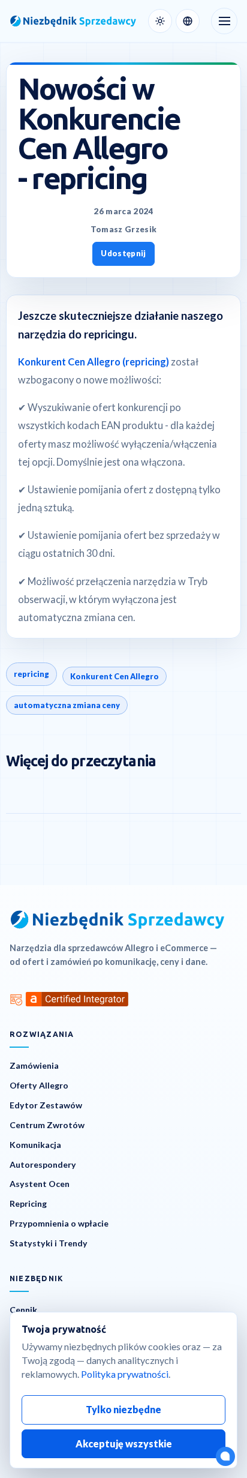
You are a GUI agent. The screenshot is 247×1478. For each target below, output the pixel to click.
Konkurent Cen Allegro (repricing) (94, 361)
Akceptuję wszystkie (124, 1443)
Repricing (28, 1203)
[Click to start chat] (225, 1456)
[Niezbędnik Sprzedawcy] (73, 21)
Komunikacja (35, 1145)
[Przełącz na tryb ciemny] (160, 21)
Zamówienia (34, 1065)
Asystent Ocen (40, 1184)
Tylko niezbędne (123, 1409)
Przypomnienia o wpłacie (59, 1223)
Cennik (23, 1310)
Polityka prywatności (124, 1374)
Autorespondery (43, 1164)
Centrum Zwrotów (47, 1125)
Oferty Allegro (39, 1085)
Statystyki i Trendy (49, 1243)
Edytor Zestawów (46, 1105)
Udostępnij (123, 253)
